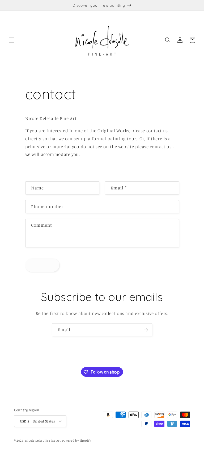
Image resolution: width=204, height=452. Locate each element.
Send (42, 264)
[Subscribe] (146, 329)
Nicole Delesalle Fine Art (43, 440)
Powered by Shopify (76, 440)
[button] (12, 40)
